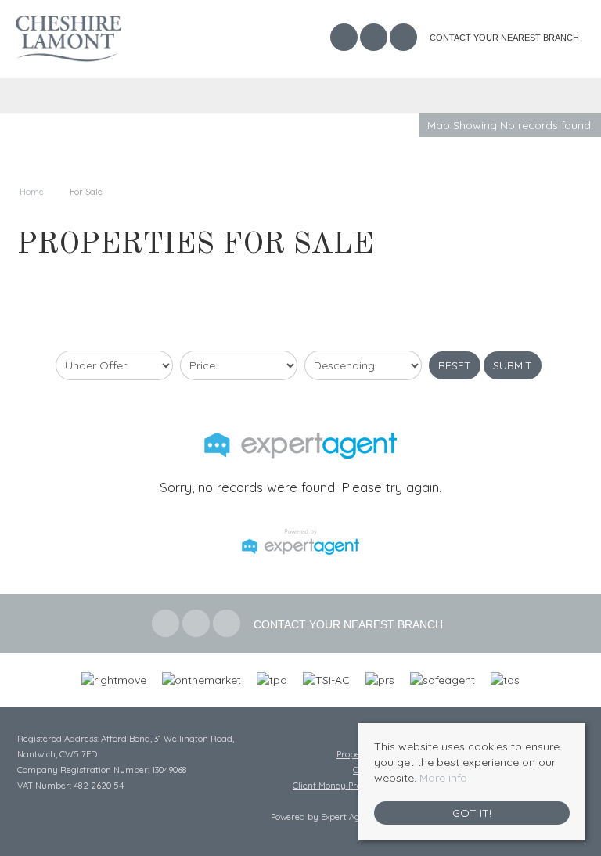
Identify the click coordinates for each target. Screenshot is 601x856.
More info (443, 778)
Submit (512, 365)
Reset (454, 365)
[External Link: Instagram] (404, 39)
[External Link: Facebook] (345, 39)
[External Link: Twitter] (375, 39)
